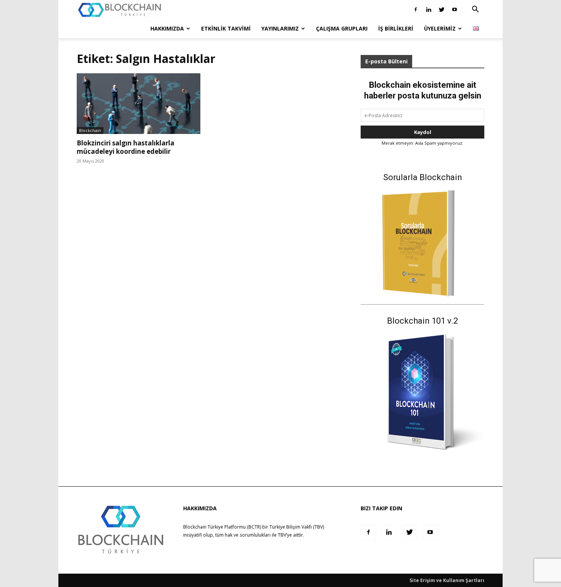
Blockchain (90, 130)
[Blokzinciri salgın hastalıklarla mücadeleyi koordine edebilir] (138, 103)
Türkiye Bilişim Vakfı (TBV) (296, 527)
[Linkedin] (428, 9)
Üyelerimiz (440, 28)
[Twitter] (441, 9)
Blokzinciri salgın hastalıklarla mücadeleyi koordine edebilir (125, 147)
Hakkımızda (167, 28)
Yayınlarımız (280, 28)
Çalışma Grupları (342, 28)
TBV (282, 535)
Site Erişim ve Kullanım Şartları (446, 580)
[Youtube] (454, 9)
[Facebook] (415, 9)
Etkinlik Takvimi (226, 28)
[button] (475, 10)
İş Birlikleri (395, 28)
